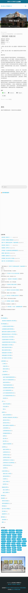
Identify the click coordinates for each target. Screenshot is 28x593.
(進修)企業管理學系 (7, 414)
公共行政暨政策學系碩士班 (8, 395)
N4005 (3, 534)
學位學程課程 (4, 318)
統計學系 (5, 441)
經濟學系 (5, 484)
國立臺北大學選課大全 (6, 6)
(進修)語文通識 (5, 500)
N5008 (3, 536)
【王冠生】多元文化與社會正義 (13, 273)
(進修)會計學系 (6, 420)
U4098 (9, 541)
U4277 (8, 547)
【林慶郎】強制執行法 (6, 255)
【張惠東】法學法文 (5, 247)
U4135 (13, 543)
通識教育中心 (5, 513)
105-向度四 (19, 532)
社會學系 (5, 478)
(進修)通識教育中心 (6, 503)
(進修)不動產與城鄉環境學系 (9, 377)
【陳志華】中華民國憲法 (12, 278)
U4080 (3, 541)
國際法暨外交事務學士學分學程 (8, 331)
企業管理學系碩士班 (7, 430)
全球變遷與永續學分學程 (8, 387)
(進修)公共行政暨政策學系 (7, 34)
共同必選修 (5, 406)
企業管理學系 (6, 428)
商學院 (3, 412)
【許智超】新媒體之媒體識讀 (7, 239)
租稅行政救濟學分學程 (6, 347)
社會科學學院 (5, 471)
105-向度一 (4, 530)
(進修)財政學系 (6, 382)
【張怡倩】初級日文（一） (6, 237)
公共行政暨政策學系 (18, 34)
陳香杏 (14, 551)
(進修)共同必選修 (6, 403)
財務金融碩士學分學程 (6, 355)
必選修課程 (3, 361)
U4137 (23, 543)
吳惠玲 (14, 547)
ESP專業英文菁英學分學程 (7, 326)
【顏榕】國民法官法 (5, 253)
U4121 (24, 541)
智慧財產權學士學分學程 (7, 344)
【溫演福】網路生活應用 (12, 284)
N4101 (3, 99)
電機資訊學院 (5, 487)
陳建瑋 (8, 551)
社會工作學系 (6, 481)
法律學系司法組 (6, 454)
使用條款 (14, 584)
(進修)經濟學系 (6, 476)
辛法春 (19, 549)
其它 (3, 401)
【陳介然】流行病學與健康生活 (7, 261)
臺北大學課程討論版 (16, 589)
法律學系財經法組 (6, 465)
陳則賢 (3, 551)
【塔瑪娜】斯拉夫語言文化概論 (7, 258)
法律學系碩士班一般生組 (8, 460)
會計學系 (5, 438)
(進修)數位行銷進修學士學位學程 (9, 320)
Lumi (3, 289)
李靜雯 (3, 549)
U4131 (8, 543)
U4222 (24, 545)
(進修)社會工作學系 (7, 473)
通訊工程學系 (6, 492)
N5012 (19, 536)
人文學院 (4, 363)
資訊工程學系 (6, 489)
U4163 (13, 545)
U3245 (6, 99)
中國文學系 (5, 366)
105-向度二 (19, 530)
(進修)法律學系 (6, 449)
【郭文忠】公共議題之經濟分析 (13, 295)
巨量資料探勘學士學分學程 (7, 339)
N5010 (14, 536)
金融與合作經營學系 (7, 443)
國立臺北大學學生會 (10, 587)
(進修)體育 (4, 519)
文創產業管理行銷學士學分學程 (8, 342)
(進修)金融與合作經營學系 (8, 425)
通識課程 (3, 498)
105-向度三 (11, 530)
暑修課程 (3, 495)
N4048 (14, 534)
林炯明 (14, 549)
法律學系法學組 (6, 457)
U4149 (3, 545)
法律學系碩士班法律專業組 (8, 462)
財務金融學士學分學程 (6, 352)
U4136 (18, 543)
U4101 (14, 541)
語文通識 (4, 511)
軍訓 (4, 409)
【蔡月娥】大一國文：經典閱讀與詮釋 (15, 306)
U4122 (3, 543)
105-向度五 (4, 532)
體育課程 (3, 517)
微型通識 (4, 506)
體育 (3, 522)
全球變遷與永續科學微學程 (7, 329)
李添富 (19, 547)
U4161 (8, 545)
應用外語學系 (6, 368)
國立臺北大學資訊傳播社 (21, 587)
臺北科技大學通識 (6, 508)
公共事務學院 (5, 374)
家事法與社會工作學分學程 (7, 336)
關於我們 (9, 584)
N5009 (9, 536)
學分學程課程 (4, 323)
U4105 (19, 541)
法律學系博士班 (6, 452)
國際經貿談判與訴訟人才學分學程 (9, 334)
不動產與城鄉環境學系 (7, 385)
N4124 (19, 534)
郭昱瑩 (10, 99)
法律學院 (4, 446)
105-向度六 (12, 532)
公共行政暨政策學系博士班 (8, 392)
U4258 (3, 547)
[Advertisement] (14, 126)
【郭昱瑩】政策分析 (8, 36)
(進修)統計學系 (6, 422)
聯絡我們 (18, 584)
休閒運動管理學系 (6, 433)
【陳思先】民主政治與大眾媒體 (13, 289)
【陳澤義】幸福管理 (10, 301)
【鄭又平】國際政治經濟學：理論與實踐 (9, 242)
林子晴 (9, 549)
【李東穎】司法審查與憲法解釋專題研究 (9, 250)
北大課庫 (18, 1)
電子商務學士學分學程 (6, 358)
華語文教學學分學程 (6, 350)
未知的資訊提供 (5, 192)
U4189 (18, 545)
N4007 (9, 534)
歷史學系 (5, 371)
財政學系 (5, 398)
